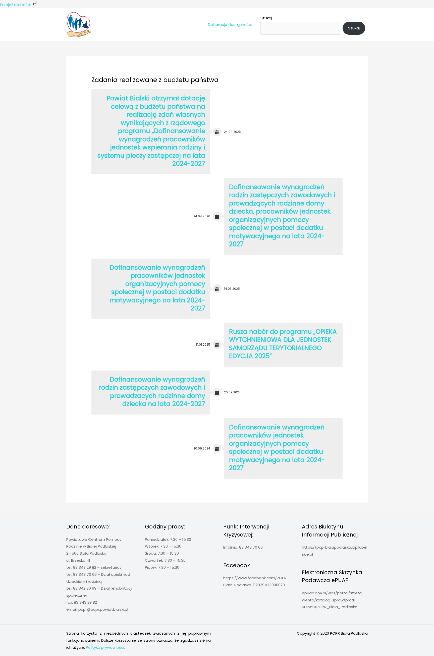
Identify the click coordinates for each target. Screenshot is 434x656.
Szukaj (266, 18)
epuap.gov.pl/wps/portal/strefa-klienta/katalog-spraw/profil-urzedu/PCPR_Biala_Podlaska (333, 600)
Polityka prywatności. (105, 647)
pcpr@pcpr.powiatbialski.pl (103, 609)
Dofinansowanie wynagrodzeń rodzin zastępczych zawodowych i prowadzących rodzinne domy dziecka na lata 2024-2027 (152, 391)
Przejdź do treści (16, 4)
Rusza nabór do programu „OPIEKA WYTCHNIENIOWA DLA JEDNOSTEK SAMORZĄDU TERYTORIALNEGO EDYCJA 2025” (283, 344)
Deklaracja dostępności (230, 24)
